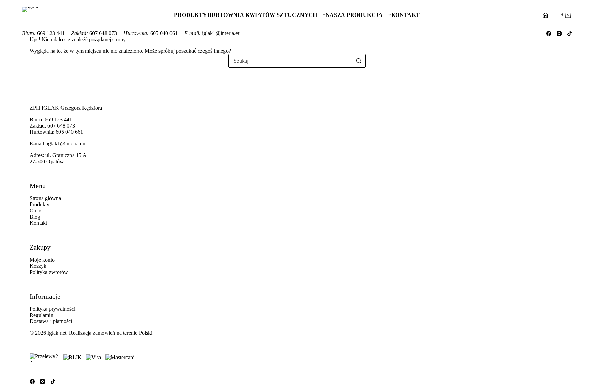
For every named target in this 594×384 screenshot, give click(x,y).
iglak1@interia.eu (66, 143)
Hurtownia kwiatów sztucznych (262, 15)
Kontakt (405, 15)
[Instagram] (559, 33)
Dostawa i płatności (51, 321)
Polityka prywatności (52, 309)
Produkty (190, 15)
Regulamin (41, 315)
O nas (36, 210)
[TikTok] (569, 33)
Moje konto (42, 260)
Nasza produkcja (354, 15)
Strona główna (45, 198)
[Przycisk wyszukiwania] (358, 61)
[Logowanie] (545, 15)
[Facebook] (548, 33)
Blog (35, 217)
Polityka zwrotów (49, 272)
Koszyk (38, 266)
